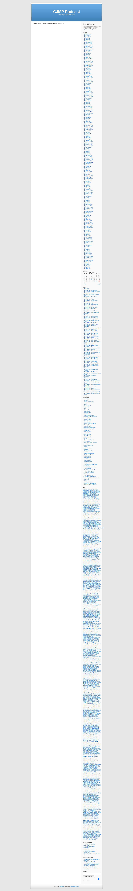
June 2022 (88, 100)
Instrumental (85, 679)
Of (87, 726)
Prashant (99, 742)
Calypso (95, 580)
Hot (90, 674)
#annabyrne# (86, 494)
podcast (94, 733)
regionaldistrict (86, 759)
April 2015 (88, 218)
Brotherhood (98, 574)
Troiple (87, 821)
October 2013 (89, 242)
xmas (88, 837)
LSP (96, 700)
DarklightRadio (87, 422)
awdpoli (84, 556)
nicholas (85, 723)
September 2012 (89, 260)
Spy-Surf (93, 795)
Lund (91, 701)
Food (88, 648)
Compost (90, 593)
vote (92, 828)
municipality (85, 715)
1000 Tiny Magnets (88, 398)
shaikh (88, 779)
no (97, 723)
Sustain (84, 801)
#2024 (96, 489)
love (91, 700)
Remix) (93, 759)
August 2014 (89, 229)
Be (86, 560)
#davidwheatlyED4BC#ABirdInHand (91, 503)
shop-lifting (91, 780)
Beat (91, 561)
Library (99, 695)
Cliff (84, 589)
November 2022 (89, 94)
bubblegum (97, 575)
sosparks (99, 789)
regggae (92, 758)
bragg (89, 572)
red (95, 753)
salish (100, 774)
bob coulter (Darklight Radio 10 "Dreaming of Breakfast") (91, 865)
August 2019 (89, 147)
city (86, 588)
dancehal (85, 611)
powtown (85, 741)
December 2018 (89, 158)
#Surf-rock (94, 530)
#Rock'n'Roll (90, 525)
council (95, 599)
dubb (99, 628)
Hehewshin (85, 670)
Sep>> (99, 284)
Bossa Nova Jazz (87, 571)
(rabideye (85, 536)
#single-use (94, 528)
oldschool (95, 726)
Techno (84, 804)
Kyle (90, 689)
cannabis (95, 582)
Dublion (96, 629)
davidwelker (90, 613)
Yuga (97, 838)
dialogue (85, 618)
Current (97, 609)
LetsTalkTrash (88, 695)
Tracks (87, 816)
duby (97, 631)
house (96, 674)
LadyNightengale (87, 692)
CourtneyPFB (86, 602)
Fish (84, 647)
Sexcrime (85, 779)
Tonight (84, 814)
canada (84, 581)
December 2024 (89, 61)
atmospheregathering (95, 554)
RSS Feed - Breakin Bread (91, 304)
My (85, 718)
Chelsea (98, 585)
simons (90, 781)
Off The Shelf (87, 441)
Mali (84, 705)
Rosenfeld (85, 773)
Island (91, 680)
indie (100, 677)
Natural (92, 720)
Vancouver (94, 825)
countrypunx (98, 600)
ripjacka (86, 766)
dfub (96, 617)
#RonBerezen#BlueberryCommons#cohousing (93, 527)
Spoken (90, 794)
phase (98, 731)
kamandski (89, 686)
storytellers (85, 797)
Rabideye (89, 749)
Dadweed (90, 610)
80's (89, 539)
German (97, 656)
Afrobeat (85, 545)
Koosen (92, 688)
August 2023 (89, 83)
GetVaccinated (86, 658)
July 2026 (88, 35)
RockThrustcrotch (87, 770)
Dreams (84, 625)
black (84, 567)
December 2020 (89, 125)
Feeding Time (87, 424)
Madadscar (85, 702)
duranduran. (85, 632)
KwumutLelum (86, 689)
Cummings (90, 609)
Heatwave (91, 669)
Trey (84, 818)
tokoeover (95, 813)
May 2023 (88, 85)
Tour (84, 815)
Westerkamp (97, 831)
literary (84, 698)
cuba (87, 609)
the (98, 806)
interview (96, 679)
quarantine (93, 748)
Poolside (95, 734)
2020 (84, 542)
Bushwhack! (87, 411)
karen (93, 686)
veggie (84, 826)
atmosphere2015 (87, 554)
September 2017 (89, 178)
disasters (90, 619)
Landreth (85, 693)
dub (90, 628)
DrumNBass (97, 626)
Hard (88, 667)
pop (98, 734)
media (99, 708)
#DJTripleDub (86, 505)
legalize (91, 694)
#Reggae (85, 525)
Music (85, 438)
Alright (84, 548)
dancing (98, 611)
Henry (92, 670)
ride (95, 765)
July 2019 (88, 148)
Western (94, 832)
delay (93, 616)
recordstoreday (86, 753)
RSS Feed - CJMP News (91, 308)
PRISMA (94, 744)
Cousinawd (90, 603)
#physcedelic (89, 521)
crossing (90, 608)
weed (94, 830)
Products (98, 744)
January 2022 (89, 107)
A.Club (85, 404)
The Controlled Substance (90, 467)
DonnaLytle (85, 624)
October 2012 (89, 258)
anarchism (94, 548)
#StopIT (84, 530)
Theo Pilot (92, 809)
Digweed (98, 618)
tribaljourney (88, 818)
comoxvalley (85, 593)
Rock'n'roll (90, 768)
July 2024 (88, 68)
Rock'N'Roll (85, 768)
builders (89, 576)
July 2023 (88, 84)
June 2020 (88, 133)
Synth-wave (96, 801)
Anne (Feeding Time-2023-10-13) (91, 863)
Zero (91, 839)
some (84, 789)
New (89, 722)
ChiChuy (88, 586)
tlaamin (88, 813)
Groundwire (91, 664)
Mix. (99, 711)
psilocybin (95, 745)
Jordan (97, 683)
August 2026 (89, 34)
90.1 (93, 539)
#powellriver (85, 522)
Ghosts (94, 658)
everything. (92, 639)
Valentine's (97, 824)
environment (91, 636)
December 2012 (89, 256)
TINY (99, 811)
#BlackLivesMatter (94, 495)
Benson (97, 563)
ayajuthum (85, 557)
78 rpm (86, 539)
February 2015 (89, 220)
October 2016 (89, 193)
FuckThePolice (86, 651)
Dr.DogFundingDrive (95, 624)
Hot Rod (93, 674)
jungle (88, 684)
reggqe (95, 758)
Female (95, 642)
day (96, 613)
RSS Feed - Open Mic (90, 344)
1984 (86, 541)
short (99, 780)
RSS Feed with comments (91, 290)
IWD (97, 680)
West (92, 831)
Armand (95, 552)
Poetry (85, 446)
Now (84, 725)
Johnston (91, 683)
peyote (95, 731)
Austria (89, 555)
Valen (93, 824)
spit (88, 794)
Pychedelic (85, 748)
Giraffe (94, 659)
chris (96, 586)
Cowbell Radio (87, 418)
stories (86, 796)
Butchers (90, 579)
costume (89, 599)
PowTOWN (89, 740)
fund (95, 651)
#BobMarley (85, 497)
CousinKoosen (86, 604)
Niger (88, 723)
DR (89, 624)
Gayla (92, 655)
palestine (94, 728)
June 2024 (88, 69)
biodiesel (85, 566)
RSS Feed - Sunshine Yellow (92, 362)
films (90, 645)
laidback (93, 692)
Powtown (89, 741)
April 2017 (88, 185)
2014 (89, 541)
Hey (90, 671)
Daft (93, 610)
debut (97, 615)
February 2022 (89, 106)
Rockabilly (95, 768)
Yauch (91, 837)
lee (88, 694)
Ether (98, 637)
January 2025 (89, 60)
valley (88, 825)
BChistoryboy (97, 559)
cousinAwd (93, 602)
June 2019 (88, 149)
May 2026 (88, 38)
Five (86, 647)
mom (86, 712)
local (86, 699)
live (92, 698)
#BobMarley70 (91, 497)
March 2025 (88, 57)
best (86, 564)
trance (96, 816)
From (97, 649)
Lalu (96, 692)
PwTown (94, 747)
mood (87, 713)
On (98, 726)
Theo (89, 809)
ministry (94, 711)
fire (92, 645)
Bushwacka (85, 579)
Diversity (91, 621)
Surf (94, 799)
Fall (94, 640)
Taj (91, 802)
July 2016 (88, 197)
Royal (93, 773)
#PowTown (90, 522)
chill (91, 586)
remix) (96, 759)
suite (89, 798)
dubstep (94, 631)
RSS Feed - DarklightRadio (91, 319)
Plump (90, 733)
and (84, 549)
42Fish (84, 538)
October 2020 (89, 128)
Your (90, 838)
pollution (91, 734)
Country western (92, 601)
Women (94, 833)
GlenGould (88, 660)
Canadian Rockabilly (95, 581)
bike (98, 565)
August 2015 (89, 212)
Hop (94, 673)
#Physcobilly (95, 521)
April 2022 (88, 103)
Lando (98, 692)
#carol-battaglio (86, 499)
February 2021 (89, 122)
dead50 (94, 614)
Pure (91, 747)
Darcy (93, 612)
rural (93, 774)
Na (95, 718)
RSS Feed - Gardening (90, 329)
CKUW (98, 588)
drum (87, 626)
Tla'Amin (91, 812)
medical (84, 709)
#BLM (84, 496)
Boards (87, 569)
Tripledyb (97, 820)
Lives (96, 698)
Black (98, 566)
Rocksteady (98, 769)
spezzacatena (93, 793)
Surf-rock (87, 800)
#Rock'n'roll (95, 525)
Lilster (93, 696)
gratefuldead (89, 663)
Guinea (84, 665)
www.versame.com (87, 836)
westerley (85, 832)
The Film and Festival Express (91, 469)
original (97, 727)
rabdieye (85, 749)
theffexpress (94, 808)
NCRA (95, 720)
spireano (85, 794)
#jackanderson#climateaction (93, 512)
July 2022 (88, 99)
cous (90, 602)
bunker (92, 576)
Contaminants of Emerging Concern (91, 596)
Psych (99, 745)
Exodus (88, 640)
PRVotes (87, 745)
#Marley (93, 515)
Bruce (89, 575)
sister (95, 782)
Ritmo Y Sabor (87, 456)
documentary (90, 622)
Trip (96, 818)
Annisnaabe (85, 550)
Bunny (95, 576)
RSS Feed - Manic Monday (91, 334)
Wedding (91, 830)
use (88, 824)
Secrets (98, 777)
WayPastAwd (86, 830)
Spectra (88, 793)
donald (99, 623)
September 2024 (89, 65)
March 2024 (88, 73)
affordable (91, 544)
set (99, 778)
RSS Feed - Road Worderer (91, 358)
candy (91, 582)
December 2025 (89, 45)
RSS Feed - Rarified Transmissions (89, 354)
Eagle (84, 633)
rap (94, 750)
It (93, 680)
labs (86, 690)
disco (96, 619)
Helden (89, 670)
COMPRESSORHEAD (93, 594)
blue (90, 568)
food (91, 648)
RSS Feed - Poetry (89, 346)
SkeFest (89, 784)
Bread (93, 573)
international (91, 679)
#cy (88, 500)
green (93, 663)
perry (99, 730)
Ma (96, 701)
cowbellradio (96, 606)
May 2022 (88, 102)
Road (98, 766)
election (89, 635)
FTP (85, 650)
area (92, 552)
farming (93, 641)
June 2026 (88, 36)
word (89, 835)
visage (99, 826)
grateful (98, 662)
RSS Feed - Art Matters (90, 301)
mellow (88, 709)
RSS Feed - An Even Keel (91, 300)
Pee (95, 730)
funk (100, 651)
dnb (98, 621)
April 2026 (88, 39)
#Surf (90, 530)
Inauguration (87, 677)
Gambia (89, 652)
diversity (87, 621)
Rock (96, 767)
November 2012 (89, 257)
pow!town (98, 737)
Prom (84, 745)
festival (86, 644)
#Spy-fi (98, 529)
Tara (91, 803)
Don (97, 623)
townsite (97, 815)
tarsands (94, 803)
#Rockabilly (95, 526)
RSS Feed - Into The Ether (91, 330)
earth (86, 633)
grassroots (93, 662)
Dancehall (89, 611)
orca (88, 727)
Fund (92, 651)
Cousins (91, 604)
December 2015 (89, 207)
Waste (93, 829)
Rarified (96, 750)
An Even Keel (87, 405)
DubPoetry (89, 631)
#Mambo (89, 515)
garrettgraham (86, 655)
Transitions (85, 817)
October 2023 (89, 80)
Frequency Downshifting (89, 427)
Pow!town (94, 737)
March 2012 (88, 268)
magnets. (85, 704)
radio (100, 749)
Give (99, 659)
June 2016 (88, 199)
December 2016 (89, 190)
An (91, 548)
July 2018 (88, 164)
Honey (91, 673)
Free (98, 648)
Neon (84, 722)
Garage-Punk (92, 653)
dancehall (94, 611)
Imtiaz (98, 675)
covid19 (84, 606)
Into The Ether (87, 431)
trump (87, 822)
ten (98, 804)
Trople (90, 821)
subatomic (98, 797)
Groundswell (85, 664)
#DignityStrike (95, 504)
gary (90, 655)
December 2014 (89, 223)
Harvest (84, 668)
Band (88, 558)
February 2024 (89, 75)
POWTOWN (94, 740)
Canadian (88, 581)
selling (91, 778)
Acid (84, 543)
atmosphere (88, 553)
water (99, 829)
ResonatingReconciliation (88, 763)
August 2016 (89, 196)
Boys (86, 572)
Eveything (97, 639)
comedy (98, 590)
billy (100, 565)
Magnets (94, 703)
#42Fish (87, 489)
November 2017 (89, 175)
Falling (97, 640)
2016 (94, 541)
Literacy (98, 697)
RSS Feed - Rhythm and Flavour (92, 356)
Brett (94, 574)
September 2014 (89, 227)
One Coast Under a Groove (90, 442)
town (91, 815)
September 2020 (89, 129)
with (86, 833)
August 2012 (89, 261)
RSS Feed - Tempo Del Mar (91, 364)
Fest (100, 643)
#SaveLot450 (86, 528)
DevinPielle (89, 617)
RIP (84, 766)
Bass (84, 559)
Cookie (90, 597)
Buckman (85, 576)
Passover (97, 729)
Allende (95, 547)
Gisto (97, 659)
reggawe (96, 757)
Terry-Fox (85, 806)
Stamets (97, 795)
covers (84, 605)
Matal (96, 707)
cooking (94, 597)
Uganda (92, 823)
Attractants (85, 555)
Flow (89, 647)
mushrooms (90, 716)
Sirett (92, 782)
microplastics (98, 710)
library (84, 696)
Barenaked (95, 558)
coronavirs (85, 598)
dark (99, 612)
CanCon (88, 582)
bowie (98, 571)
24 (84, 281)
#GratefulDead (86, 510)
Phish (86, 732)
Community (85, 591)
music (97, 716)
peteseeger (91, 731)
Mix (97, 711)
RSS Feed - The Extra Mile (91, 371)
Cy (86, 610)
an (90, 548)
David (86, 613)
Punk (98, 746)
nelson (98, 720)
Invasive (87, 680)
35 (97, 537)
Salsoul (84, 776)
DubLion (92, 629)
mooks (90, 713)
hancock (85, 667)
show (84, 781)
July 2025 (88, 51)
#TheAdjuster (91, 532)
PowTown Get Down (88, 452)
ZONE (93, 839)
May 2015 (88, 216)
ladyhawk (93, 690)
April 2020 (88, 136)
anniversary (96, 550)
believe (84, 563)
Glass (84, 660)
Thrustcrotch (85, 811)
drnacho (97, 625)
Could (92, 599)
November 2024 (89, 62)
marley (90, 707)
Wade (97, 828)
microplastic (92, 710)
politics (87, 734)
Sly (83, 785)
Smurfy (88, 787)
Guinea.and (89, 665)
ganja (97, 652)
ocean (93, 725)
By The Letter (87, 412)
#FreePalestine (97, 506)
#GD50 (87, 509)
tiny (97, 811)
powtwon (85, 742)
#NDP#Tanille (93, 518)
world (98, 835)
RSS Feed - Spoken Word (91, 361)
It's (95, 680)
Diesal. (94, 618)
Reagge (91, 751)
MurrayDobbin (91, 715)
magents (85, 703)
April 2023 (88, 87)
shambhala (92, 779)
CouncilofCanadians (87, 600)
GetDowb (85, 657)
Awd (95, 555)
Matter (99, 707)
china (93, 586)
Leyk (92, 695)
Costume (85, 599)
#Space (95, 529)
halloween (85, 666)
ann (97, 549)
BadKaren (96, 557)
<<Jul (85, 284)
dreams (88, 625)
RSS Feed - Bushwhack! (91, 306)
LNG (84, 699)
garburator (91, 654)
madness (90, 702)
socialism (85, 788)
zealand (84, 839)
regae (88, 754)
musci (96, 715)
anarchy (99, 548)
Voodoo (89, 828)
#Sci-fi (90, 528)
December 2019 (89, 141)
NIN (95, 723)
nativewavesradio (87, 720)
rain (92, 750)
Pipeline (95, 732)
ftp (83, 650)
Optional (85, 727)
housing (84, 675)
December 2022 (89, 92)
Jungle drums (96, 684)
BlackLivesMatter (89, 567)
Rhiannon (85, 765)
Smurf (95, 786)
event (97, 638)
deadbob (98, 614)
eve (93, 638)
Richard (89, 765)
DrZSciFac (86, 628)
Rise (89, 766)
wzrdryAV (85, 837)
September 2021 (89, 113)
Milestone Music (88, 437)
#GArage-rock (92, 508)
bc (91, 559)
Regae (91, 754)
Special (99, 792)
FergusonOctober (91, 643)
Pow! (86, 737)
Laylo (84, 694)
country (94, 600)
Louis (89, 700)
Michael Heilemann (75, 886)
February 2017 (89, 188)
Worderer (92, 835)
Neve (86, 722)
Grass (89, 662)
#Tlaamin (96, 532)
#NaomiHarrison (86, 518)
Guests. (99, 664)
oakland (89, 725)
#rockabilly (90, 526)
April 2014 (88, 234)
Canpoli (92, 583)
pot (92, 735)
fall (95, 640)
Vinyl (97, 826)
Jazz (84, 682)
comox (94, 591)
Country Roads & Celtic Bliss (90, 416)
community (90, 591)
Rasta (84, 751)
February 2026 (89, 42)
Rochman (91, 767)
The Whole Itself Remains (90, 476)
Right (97, 765)
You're (87, 838)
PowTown (94, 741)
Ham (93, 666)
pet (88, 731)
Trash (98, 817)
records (97, 752)
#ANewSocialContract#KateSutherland (91, 491)
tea (97, 803)
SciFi (88, 777)
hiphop (84, 672)
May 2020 (88, 134)
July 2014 (88, 230)
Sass (86, 777)
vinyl (94, 826)
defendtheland (88, 616)
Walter (90, 829)
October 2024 (89, 64)
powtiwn (95, 739)
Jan (94, 681)
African (98, 544)
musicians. (98, 717)
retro (95, 763)
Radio (84, 750)
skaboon (86, 783)
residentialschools (87, 762)
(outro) (95, 535)
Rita (91, 766)
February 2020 (89, 139)
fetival (97, 644)
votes (94, 828)
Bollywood (94, 570)
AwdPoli (92, 556)
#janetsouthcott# (94, 513)
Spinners (99, 793)
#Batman (94, 494)
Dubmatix (85, 631)
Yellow (96, 837)
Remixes (85, 761)
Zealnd (88, 839)
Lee (86, 694)
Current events (87, 420)
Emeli (84, 636)
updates (85, 824)
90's (91, 539)
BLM (94, 567)
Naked (84, 719)
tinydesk (85, 812)
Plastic (84, 733)
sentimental (95, 778)
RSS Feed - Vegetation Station (92, 389)
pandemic (85, 729)
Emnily (87, 636)
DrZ (83, 628)
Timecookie (93, 811)
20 (91, 279)
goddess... (93, 660)
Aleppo (84, 547)
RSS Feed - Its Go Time (90, 332)
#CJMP (97, 499)
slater (94, 784)
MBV (90, 708)
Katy (99, 686)
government (85, 662)
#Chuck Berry (93, 499)
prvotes (91, 745)
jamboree (91, 681)
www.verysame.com (95, 836)
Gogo (97, 660)
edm (100, 634)
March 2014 (88, 235)
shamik (97, 779)
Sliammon (98, 784)
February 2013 (89, 253)
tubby (93, 822)
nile (93, 723)
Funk (97, 651)
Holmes (97, 672)
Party (93, 729)
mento (94, 709)
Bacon (92, 557)
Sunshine (96, 798)
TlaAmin (84, 813)
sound (84, 791)
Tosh (94, 814)
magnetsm (89, 704)
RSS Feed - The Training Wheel (92, 380)
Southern (98, 791)
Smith (91, 785)
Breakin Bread (87, 409)
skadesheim (91, 783)
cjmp (91, 588)
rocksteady (93, 769)
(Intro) (90, 535)
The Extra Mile (87, 468)
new (91, 722)
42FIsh (87, 538)
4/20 (91, 537)
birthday (91, 566)
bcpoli (84, 560)
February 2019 (89, 155)
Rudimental (87, 774)
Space (87, 792)
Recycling (92, 753)
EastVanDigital (86, 634)
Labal (98, 689)
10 (94, 537)
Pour (94, 735)
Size (97, 782)
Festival (90, 644)
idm (95, 675)
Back (90, 557)
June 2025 (88, 53)
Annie (99, 549)
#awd (90, 494)
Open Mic (86, 443)
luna (86, 701)
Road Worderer (87, 457)
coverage (95, 604)
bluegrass (98, 568)
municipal (97, 714)
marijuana (92, 705)
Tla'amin (96, 812)
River (96, 766)
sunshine (85, 799)
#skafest (85, 529)
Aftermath (93, 545)
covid (92, 605)
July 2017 (88, 181)
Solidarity (94, 788)
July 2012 (88, 263)
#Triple (84, 533)
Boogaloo (98, 570)
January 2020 (89, 140)
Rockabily (85, 769)
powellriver (85, 739)
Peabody (91, 730)
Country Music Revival (89, 415)
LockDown (85, 700)
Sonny (95, 789)
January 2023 (89, 91)
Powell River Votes (88, 450)
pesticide (85, 731)
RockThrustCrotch (95, 770)
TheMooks (85, 809)
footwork (94, 648)
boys (84, 572)
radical (97, 749)
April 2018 (88, 169)
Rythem (96, 774)
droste (84, 626)
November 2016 (89, 192)
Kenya (91, 687)
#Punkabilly (94, 524)
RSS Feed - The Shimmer (91, 379)
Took (89, 814)
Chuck (84, 587)
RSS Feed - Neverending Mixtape (93, 338)
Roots (93, 772)
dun (99, 631)
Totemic (97, 814)
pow (99, 735)
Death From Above (87, 615)
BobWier (90, 570)
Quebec (98, 748)
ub (89, 823)
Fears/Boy (85, 642)
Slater (92, 784)
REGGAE (95, 754)
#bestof (88, 495)
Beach (88, 560)
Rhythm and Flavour (88, 454)
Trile (92, 818)
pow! (84, 737)
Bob (92, 569)
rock (94, 767)
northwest (98, 724)
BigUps (95, 565)
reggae (85, 756)
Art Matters (86, 407)
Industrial (89, 678)
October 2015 (89, 209)
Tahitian (88, 802)
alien (92, 547)
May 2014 (88, 233)
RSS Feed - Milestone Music (91, 336)
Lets (84, 695)
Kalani (88, 685)
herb (95, 670)
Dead (91, 614)
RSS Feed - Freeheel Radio (91, 324)
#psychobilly (97, 523)
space (84, 792)
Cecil (86, 584)
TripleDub (93, 820)
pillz (92, 732)
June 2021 (88, 117)
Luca (98, 700)
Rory (96, 772)
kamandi (85, 686)
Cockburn (97, 589)
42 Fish (86, 400)
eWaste (84, 640)
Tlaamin (99, 812)
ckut (93, 588)
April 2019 (88, 152)
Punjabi (95, 746)
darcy (96, 612)
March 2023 (88, 88)
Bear (91, 560)
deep (84, 616)
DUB (93, 628)
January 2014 (89, 238)
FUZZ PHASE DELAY (89, 428)
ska (83, 783)
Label (84, 690)
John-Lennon (94, 682)
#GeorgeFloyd (92, 509)
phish (84, 732)
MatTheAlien (86, 708)
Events (87, 639)
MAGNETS (89, 703)
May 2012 (88, 265)
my (83, 718)
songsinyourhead (89, 789)
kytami (95, 689)
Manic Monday (87, 435)
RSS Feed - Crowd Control (91, 316)
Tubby (96, 822)
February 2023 (89, 90)
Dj (96, 621)
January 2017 (89, 189)
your (92, 838)
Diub (99, 619)
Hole (90, 672)
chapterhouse (98, 584)
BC (93, 559)
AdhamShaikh (86, 544)
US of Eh (86, 480)
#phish (84, 521)
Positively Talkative (88, 448)
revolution (91, 764)
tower (88, 815)
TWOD (99, 822)
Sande (99, 776)
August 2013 (89, 245)
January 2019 (89, 156)
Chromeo (99, 586)
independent (93, 677)
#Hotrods (85, 512)
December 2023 (89, 77)
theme (98, 808)
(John (93, 535)
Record (91, 752)
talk (93, 802)
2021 (86, 542)
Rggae (99, 764)
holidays (94, 672)
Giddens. (98, 658)
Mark (99, 705)
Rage (86, 750)
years (94, 837)
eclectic (91, 634)
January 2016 (89, 205)
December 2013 (89, 239)
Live (94, 698)
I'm (91, 675)
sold (91, 788)
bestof (91, 564)
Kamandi (92, 685)
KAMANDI (97, 685)
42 (98, 537)
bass (99, 558)
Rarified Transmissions (89, 453)
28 (94, 281)
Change (89, 584)
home (84, 673)
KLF (85, 688)
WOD (88, 833)
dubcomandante (86, 629)
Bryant (92, 575)
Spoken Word (87, 460)
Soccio (92, 787)
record (94, 752)
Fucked (90, 650)
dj (95, 621)
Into (84, 680)
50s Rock (96, 538)
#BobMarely (94, 496)
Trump (90, 822)
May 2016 (88, 200)
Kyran (92, 689)
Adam (96, 543)
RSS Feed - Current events (91, 317)
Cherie (84, 586)
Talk (95, 802)
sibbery (87, 781)
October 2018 (89, 160)
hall (95, 665)
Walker (87, 829)
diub (84, 621)
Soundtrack (93, 791)
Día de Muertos (94, 632)
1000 (95, 540)
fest (84, 644)
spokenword (85, 795)
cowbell (92, 606)
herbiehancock (86, 671)
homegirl (87, 673)
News (96, 722)
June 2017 (88, 182)
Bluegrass (94, 568)
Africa (95, 544)
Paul (88, 730)
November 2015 (89, 208)
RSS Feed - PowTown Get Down (92, 352)
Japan (98, 681)
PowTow (85, 740)
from (95, 649)
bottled (95, 571)
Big (91, 565)
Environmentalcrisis (87, 637)
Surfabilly (96, 800)
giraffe (90, 659)
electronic (93, 635)
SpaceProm (91, 792)
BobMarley (95, 569)
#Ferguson (85, 506)
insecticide (94, 678)
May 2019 (88, 151)
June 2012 (88, 264)
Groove (97, 663)
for (96, 648)
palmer (97, 728)
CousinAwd (85, 603)
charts (84, 585)
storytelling (90, 797)
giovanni (87, 659)
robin (87, 767)
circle (94, 587)
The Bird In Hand (88, 465)
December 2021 (89, 109)
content (97, 596)
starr (84, 796)
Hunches (88, 675)
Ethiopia (85, 638)
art (98, 552)
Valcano (90, 824)
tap (89, 803)
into (99, 679)
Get (100, 656)
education (85, 635)
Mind (91, 711)
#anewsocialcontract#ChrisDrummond (91, 490)
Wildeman (98, 832)
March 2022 (88, 105)
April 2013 (88, 250)
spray (89, 795)
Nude (86, 725)
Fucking (94, 650)
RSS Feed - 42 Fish (90, 292)
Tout (86, 815)
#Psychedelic (92, 523)
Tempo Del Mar (87, 463)
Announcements (86, 551)
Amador (87, 548)
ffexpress (85, 645)
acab (94, 542)
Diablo (98, 617)
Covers (99, 604)
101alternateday (86, 540)
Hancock (97, 666)
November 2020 (89, 126)
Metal (97, 709)
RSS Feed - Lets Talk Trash (91, 333)
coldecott (87, 590)
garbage (87, 654)
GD (95, 655)
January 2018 (89, 173)
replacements (90, 761)
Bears (96, 560)
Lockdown (95, 699)
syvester (85, 802)
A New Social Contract (89, 403)
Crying (84, 609)
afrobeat (89, 545)
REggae (90, 756)
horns (96, 673)
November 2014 (89, 224)
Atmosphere (93, 553)
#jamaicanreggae (87, 513)
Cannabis (85, 583)
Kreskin (95, 688)
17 (96, 537)
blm (96, 567)
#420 (90, 489)
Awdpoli (88, 556)
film (88, 645)
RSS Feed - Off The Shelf (91, 340)
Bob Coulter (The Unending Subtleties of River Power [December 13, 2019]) (92, 868)
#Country (85, 500)
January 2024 (89, 76)
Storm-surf (90, 796)
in (83, 677)
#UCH (87, 533)
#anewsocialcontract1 (88, 493)
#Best (97, 494)
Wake (84, 829)
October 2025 (89, 47)
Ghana (91, 658)
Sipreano (89, 782)
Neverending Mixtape (89, 439)
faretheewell (88, 641)
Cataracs (98, 583)
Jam (88, 681)
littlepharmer (89, 698)
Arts (85, 408)
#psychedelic (86, 523)
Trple (93, 821)
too (87, 814)
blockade (85, 568)
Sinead (94, 781)
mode (84, 712)
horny (99, 673)
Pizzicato (99, 732)
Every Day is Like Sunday (90, 423)
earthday (90, 633)
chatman (88, 585)
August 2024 (89, 66)
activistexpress (92, 543)
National (93, 719)
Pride (91, 744)
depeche (85, 617)
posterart (89, 735)
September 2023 (89, 81)
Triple (85, 820)
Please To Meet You (88, 445)
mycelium (88, 718)
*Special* (85, 537)
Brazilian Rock (88, 573)
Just (86, 685)
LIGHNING (89, 696)
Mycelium (92, 718)
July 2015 (88, 214)
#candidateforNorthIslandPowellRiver (91, 498)
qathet (89, 748)
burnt (92, 578)
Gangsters (93, 652)
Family (84, 641)
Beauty (94, 561)
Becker (97, 561)
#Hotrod (98, 511)
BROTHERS (85, 575)
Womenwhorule (97, 834)
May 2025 (88, 54)
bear (94, 560)
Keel (86, 687)
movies (90, 714)
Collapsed (93, 590)
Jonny (94, 683)
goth (99, 660)
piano (89, 732)
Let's (96, 694)
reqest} (94, 761)
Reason (95, 751)
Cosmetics (95, 598)
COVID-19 (96, 605)
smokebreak (85, 786)
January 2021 (89, 124)
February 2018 (89, 171)
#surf (87, 530)
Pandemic (89, 729)
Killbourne (95, 687)
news (93, 722)
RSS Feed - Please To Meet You (92, 345)
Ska (99, 782)
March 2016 (88, 203)
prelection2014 (86, 744)
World (95, 835)
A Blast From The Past (89, 401)
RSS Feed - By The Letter (91, 307)
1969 (98, 540)
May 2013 (88, 249)
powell (92, 738)
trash (95, 817)
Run (91, 774)
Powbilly (86, 449)
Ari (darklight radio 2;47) (89, 861)
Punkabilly (87, 747)
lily (96, 696)
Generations (85, 656)
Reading (87, 751)
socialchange (97, 787)
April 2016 (88, 201)
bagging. (85, 558)
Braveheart (93, 572)
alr (97, 547)
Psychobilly (90, 746)
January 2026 (89, 43)
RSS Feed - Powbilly (90, 349)
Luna (84, 701)
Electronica (98, 635)
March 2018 (88, 170)
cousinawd (95, 603)
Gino (84, 659)
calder (91, 580)
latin (97, 693)
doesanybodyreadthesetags (89, 623)
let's (98, 694)
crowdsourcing (95, 608)
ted (87, 804)
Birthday (95, 566)
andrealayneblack (89, 549)
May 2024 (88, 70)
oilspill (91, 726)
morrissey (99, 713)
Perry (97, 730)
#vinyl (84, 535)
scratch (95, 777)
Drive (91, 625)
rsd (99, 773)
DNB (86, 622)
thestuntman (98, 809)
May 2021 (88, 118)
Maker (93, 704)
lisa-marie (94, 697)
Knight (88, 688)
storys (96, 796)
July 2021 (88, 115)
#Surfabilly (85, 532)
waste (96, 829)
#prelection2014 (97, 522)
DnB (84, 622)
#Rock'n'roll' (85, 526)
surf (96, 799)
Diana (88, 618)
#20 (84, 489)
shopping (96, 780)
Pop (84, 735)
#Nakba (93, 517)
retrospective (86, 764)
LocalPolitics (90, 699)
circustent (97, 587)
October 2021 (89, 111)
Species (84, 793)
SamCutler (88, 776)
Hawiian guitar (86, 669)
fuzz (84, 652)
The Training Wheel (88, 475)
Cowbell (88, 606)
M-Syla (94, 701)
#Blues (89, 496)
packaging (89, 728)
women (91, 833)
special (96, 792)
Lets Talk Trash (87, 434)
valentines (85, 825)
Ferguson (85, 643)
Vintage (91, 826)
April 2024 (88, 72)
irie (89, 680)
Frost (100, 649)
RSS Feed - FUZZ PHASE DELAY (93, 328)
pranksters (94, 742)
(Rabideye (89, 536)
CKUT (96, 588)
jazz (86, 682)
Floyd (92, 647)
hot (88, 674)
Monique (90, 712)
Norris (94, 724)
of (88, 726)
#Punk (90, 524)
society (88, 788)
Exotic (91, 640)
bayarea (89, 559)
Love (93, 700)
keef (84, 687)
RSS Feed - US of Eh (90, 388)
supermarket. (90, 799)
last (95, 693)
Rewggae (95, 764)
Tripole (84, 821)
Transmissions (91, 817)
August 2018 (89, 163)
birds (88, 566)
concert (84, 595)
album (96, 545)
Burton (95, 578)
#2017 (93, 489)
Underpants (96, 823)
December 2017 (89, 174)
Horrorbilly (85, 674)
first (93, 645)
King (99, 687)
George (94, 656)
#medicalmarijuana (87, 517)
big (93, 565)
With (84, 833)
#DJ (99, 504)
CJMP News (87, 413)
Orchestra (91, 727)
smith (94, 785)
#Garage (95, 507)
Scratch (91, 777)
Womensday (91, 834)
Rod (89, 771)
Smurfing (85, 787)
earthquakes (95, 633)
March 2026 (88, 40)
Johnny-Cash (86, 683)
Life (86, 696)
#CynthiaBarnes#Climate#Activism (90, 502)
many (88, 705)
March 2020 (88, 137)
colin (90, 590)
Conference (89, 595)
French (88, 649)
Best (89, 564)
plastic (87, 733)
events (84, 639)
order (95, 727)
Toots (91, 814)
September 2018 (89, 162)
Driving (94, 625)
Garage (87, 653)
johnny (99, 682)
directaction (85, 619)
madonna (99, 702)
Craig (84, 608)
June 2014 (88, 231)
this (86, 810)
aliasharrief (88, 547)
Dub (96, 628)
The (100, 806)
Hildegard (94, 671)
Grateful (84, 663)
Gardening (86, 430)
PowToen (99, 739)
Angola (94, 549)
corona (97, 597)
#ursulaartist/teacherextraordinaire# (90, 534)
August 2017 (89, 179)
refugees (85, 754)
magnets (98, 703)
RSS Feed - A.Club (89, 299)
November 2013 (89, 241)
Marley (87, 707)
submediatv (85, 798)
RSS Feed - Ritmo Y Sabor (91, 357)
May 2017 (88, 184)
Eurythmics (89, 638)
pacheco (85, 728)
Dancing (85, 612)
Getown (93, 657)
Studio (94, 797)
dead (88, 614)
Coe (84, 590)
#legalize (96, 514)
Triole (94, 818)
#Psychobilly (85, 524)
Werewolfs (89, 831)
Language (92, 693)
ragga (89, 750)
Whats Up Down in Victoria (90, 484)
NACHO (98, 718)
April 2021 (88, 120)
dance (95, 610)
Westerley (89, 832)
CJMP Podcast (66, 12)
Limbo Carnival (86, 697)
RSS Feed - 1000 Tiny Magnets (92, 291)
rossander (89, 773)
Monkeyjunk (94, 712)
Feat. (88, 642)
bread (96, 573)
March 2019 (88, 154)
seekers (88, 778)
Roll (95, 771)
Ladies (89, 690)
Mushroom (85, 716)
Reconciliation (86, 752)
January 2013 (89, 254)
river (93, 766)
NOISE (84, 724)
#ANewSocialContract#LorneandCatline (91, 492)
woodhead (85, 835)
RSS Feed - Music (89, 337)
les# (94, 694)
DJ (94, 621)
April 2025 (88, 55)
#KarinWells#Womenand (88, 514)
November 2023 (89, 79)
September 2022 (89, 96)
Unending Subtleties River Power (91, 477)
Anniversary (91, 550)
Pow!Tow (90, 737)
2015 (91, 541)
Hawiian (95, 668)
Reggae (95, 756)
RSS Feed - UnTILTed (90, 386)
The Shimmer (87, 473)
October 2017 (89, 177)
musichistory (93, 717)
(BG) (87, 535)
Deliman (96, 616)
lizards (99, 698)
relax (90, 759)
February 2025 (89, 58)
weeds (97, 830)
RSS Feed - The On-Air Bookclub (93, 378)
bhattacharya (86, 565)
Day (94, 613)
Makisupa (97, 704)
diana (91, 618)
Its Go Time (87, 433)
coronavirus (90, 598)
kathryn (96, 686)
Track (84, 816)
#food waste (91, 506)
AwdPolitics (96, 556)
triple (98, 818)
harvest (97, 667)
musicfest (88, 717)
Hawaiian (91, 668)
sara (84, 777)
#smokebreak (90, 529)
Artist (100, 552)
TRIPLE (89, 820)
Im (96, 675)
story (94, 796)
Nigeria (91, 723)
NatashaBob (89, 719)
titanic (88, 812)
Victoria (87, 826)
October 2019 (89, 144)
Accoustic (98, 542)
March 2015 (88, 219)
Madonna (94, 702)
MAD (98, 701)
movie (87, 714)
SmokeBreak (98, 785)
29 (96, 281)
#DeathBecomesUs (87, 504)
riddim (92, 765)
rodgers (92, 771)
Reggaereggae (86, 757)
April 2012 (88, 267)
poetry (84, 734)
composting (95, 593)
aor (90, 552)
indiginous (85, 678)
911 (93, 540)
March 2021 (88, 121)
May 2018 (88, 167)
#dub (90, 505)
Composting (85, 594)
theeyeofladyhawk (87, 808)
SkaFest (85, 784)
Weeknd (85, 831)
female (91, 642)
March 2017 (88, 186)
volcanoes (85, 828)
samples (93, 776)
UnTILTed (86, 479)
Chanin (93, 584)
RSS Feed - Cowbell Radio (91, 314)
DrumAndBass (91, 626)
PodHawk (62, 886)
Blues (84, 569)
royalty (96, 773)
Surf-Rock (91, 800)
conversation (86, 597)
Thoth (88, 810)
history (87, 672)
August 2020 (89, 130)
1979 (84, 541)
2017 (97, 541)
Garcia (95, 654)
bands (91, 558)
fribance (92, 649)
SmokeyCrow (91, 786)
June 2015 (88, 215)
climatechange (88, 589)
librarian (96, 695)
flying (94, 647)
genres (90, 656)
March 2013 (88, 252)
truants (96, 821)
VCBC (98, 825)
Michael (88, 710)
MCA (92, 708)
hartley (94, 667)
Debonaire (93, 615)
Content (93, 596)
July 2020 (88, 132)
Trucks (84, 822)
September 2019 (89, 145)
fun (90, 651)
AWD (97, 555)
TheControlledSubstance (88, 807)
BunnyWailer (86, 578)
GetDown (89, 657)
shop (87, 780)
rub (83, 774)
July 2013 (88, 246)
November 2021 (89, 110)
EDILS (97, 634)
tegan (95, 804)
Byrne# (94, 579)
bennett (93, 563)
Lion (90, 697)
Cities (84, 588)
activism (87, 543)
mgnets (84, 710)
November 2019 (89, 143)
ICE (93, 675)
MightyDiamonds (86, 711)
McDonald (95, 708)
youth (94, 838)
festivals (94, 644)
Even (95, 638)
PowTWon (89, 742)
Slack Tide (86, 458)
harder (90, 667)
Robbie (84, 767)
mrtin (93, 714)
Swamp (88, 801)
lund (88, 701)
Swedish (92, 801)
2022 (89, 542)
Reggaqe (92, 757)
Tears (99, 803)
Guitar (93, 665)
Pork (86, 735)
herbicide (99, 670)
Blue (88, 568)
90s (95, 539)
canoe (88, 583)
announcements (94, 551)
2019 (99, 541)
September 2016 (89, 194)
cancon (84, 582)
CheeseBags (93, 585)
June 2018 (88, 166)
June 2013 (88, 248)
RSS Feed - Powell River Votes (92, 350)
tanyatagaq (85, 803)
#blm (86, 496)
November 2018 (89, 159)
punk (84, 747)
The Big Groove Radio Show (90, 464)
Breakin (84, 574)
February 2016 (89, 204)
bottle (92, 571)
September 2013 (89, 244)
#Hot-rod (94, 511)
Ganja (84, 653)
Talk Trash (98, 802)
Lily (97, 696)
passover (85, 730)
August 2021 (89, 114)
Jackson (85, 681)
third (84, 810)
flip (87, 647)
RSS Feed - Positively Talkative (92, 348)
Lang (88, 693)
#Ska (98, 528)
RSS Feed (87, 288)
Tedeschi (90, 804)
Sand (96, 776)
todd (92, 813)
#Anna (94, 493)
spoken (94, 794)
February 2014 (89, 237)
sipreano (85, 782)
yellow (84, 838)
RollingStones (86, 772)
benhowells (88, 563)
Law (99, 693)
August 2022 (89, 98)
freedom (85, 649)
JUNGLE (85, 684)
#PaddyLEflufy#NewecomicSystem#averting (92, 520)
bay (86, 559)
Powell (89, 738)
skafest (95, 783)
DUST (89, 632)
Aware (92, 555)
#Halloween (92, 510)
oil (89, 726)
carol (95, 583)
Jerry (88, 682)
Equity (93, 637)
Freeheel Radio (87, 426)
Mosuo (84, 714)
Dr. (90, 624)
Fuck (87, 650)
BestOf (94, 564)
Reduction (98, 753)
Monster (84, 713)
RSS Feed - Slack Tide (90, 360)
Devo (93, 617)
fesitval (97, 643)
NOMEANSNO (89, 724)
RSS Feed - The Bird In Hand (92, 368)
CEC (84, 584)
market (84, 707)
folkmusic (85, 648)
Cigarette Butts (89, 587)
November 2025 (89, 46)
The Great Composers (89, 471)
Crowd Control (87, 419)
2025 (91, 542)
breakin (99, 573)
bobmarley (85, 570)
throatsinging (92, 810)
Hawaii (87, 668)
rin (99, 765)
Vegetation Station (88, 482)
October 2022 (89, 95)
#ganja (84, 507)
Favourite (97, 641)
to (90, 813)
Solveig (98, 788)
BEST (84, 564)
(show (96, 536)
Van (91, 825)
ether (96, 637)
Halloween (89, 666)
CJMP (88, 588)
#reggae (99, 524)
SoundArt (88, 791)
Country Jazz (86, 601)
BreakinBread (89, 574)
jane (96, 681)
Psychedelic (85, 746)
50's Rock (91, 538)
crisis (86, 608)
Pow (97, 735)
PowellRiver (96, 738)
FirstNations (97, 645)
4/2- (89, 537)
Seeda (84, 778)
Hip (100, 671)
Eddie (94, 634)
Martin (93, 707)
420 (91, 540)
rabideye (93, 749)
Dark (84, 613)
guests (95, 664)
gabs (86, 652)
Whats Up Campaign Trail (90, 483)
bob (90, 569)
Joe (90, 682)
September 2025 (89, 49)
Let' (100, 694)
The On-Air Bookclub (89, 472)
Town (93, 815)
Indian (97, 677)
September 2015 (89, 211)
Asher (84, 553)
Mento (91, 709)
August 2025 (89, 50)
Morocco (94, 713)
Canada (99, 580)
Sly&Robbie (87, 785)
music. (84, 717)
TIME (89, 811)
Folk (97, 647)
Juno (84, 685)
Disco (93, 619)
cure (94, 609)
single (97, 781)
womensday (85, 834)
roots (90, 772)
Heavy (95, 669)
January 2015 (89, 222)
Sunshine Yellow (88, 461)
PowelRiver (90, 739)
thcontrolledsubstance (92, 806)
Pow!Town (85, 738)
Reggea (88, 758)
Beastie (84, 561)
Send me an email (88, 29)
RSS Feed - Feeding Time (91, 322)
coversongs (88, 605)
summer (92, 798)
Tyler (84, 823)
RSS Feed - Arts (89, 303)
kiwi (83, 688)
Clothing (93, 589)
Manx (86, 705)
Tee (93, 804)
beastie (88, 561)
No (98, 723)
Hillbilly (97, 671)
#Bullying (97, 497)
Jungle (91, 684)
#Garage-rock (86, 508)
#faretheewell (95, 505)
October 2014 (89, 226)
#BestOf (85, 495)
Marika (96, 705)
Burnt (90, 578)
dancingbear (89, 612)
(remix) (93, 536)
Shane (84, 780)
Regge (84, 758)
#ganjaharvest (89, 507)
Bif (89, 565)
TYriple (86, 823)
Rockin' (89, 769)
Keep (88, 687)
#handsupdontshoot (87, 511)
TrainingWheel (92, 816)
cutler (84, 610)
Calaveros (87, 580)
